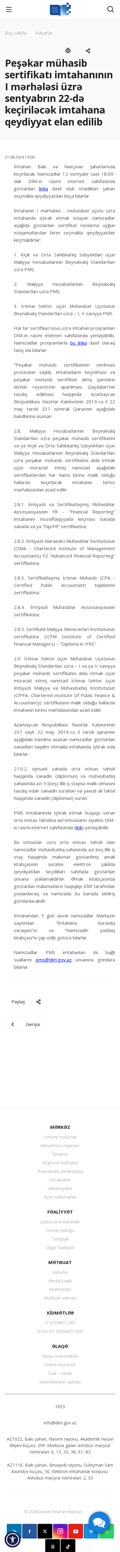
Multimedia (60, 1289)
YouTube (75, 1531)
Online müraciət (60, 1364)
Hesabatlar (60, 1180)
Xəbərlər (60, 1272)
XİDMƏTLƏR (60, 1313)
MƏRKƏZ (60, 1127)
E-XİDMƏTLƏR (60, 1323)
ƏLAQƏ (60, 1346)
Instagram (60, 1531)
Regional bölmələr (60, 1163)
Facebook (29, 1531)
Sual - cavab (60, 1373)
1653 (60, 1406)
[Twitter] (45, 1531)
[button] (12, 1539)
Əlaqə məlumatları (60, 1356)
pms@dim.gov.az (54, 960)
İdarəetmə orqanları (60, 1145)
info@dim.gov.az (60, 1423)
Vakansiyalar (60, 1188)
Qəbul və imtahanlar (60, 1222)
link (79, 827)
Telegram (91, 1531)
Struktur (60, 1154)
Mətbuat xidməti (60, 1298)
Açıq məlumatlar (60, 1197)
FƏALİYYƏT (60, 1212)
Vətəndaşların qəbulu (60, 1382)
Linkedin (14, 1531)
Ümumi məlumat (60, 1137)
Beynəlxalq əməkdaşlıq (60, 1171)
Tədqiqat (60, 1239)
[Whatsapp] (106, 1531)
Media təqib (60, 1281)
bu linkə (78, 343)
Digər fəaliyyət (60, 1247)
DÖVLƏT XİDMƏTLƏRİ (60, 1331)
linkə (43, 188)
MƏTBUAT (60, 1262)
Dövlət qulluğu (60, 1230)
